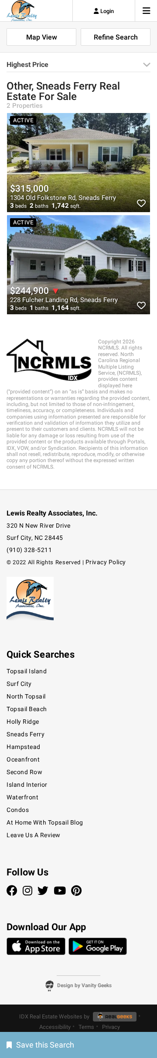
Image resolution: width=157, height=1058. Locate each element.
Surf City (19, 683)
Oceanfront (23, 759)
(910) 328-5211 (29, 549)
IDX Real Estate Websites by (55, 1016)
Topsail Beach (27, 708)
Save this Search (45, 1044)
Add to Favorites (137, 203)
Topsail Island (27, 671)
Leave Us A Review (34, 835)
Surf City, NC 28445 (35, 537)
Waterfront (22, 797)
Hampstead (24, 746)
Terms (86, 1027)
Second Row (24, 772)
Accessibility (55, 1027)
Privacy (111, 1027)
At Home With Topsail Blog (45, 822)
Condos (18, 809)
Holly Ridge (23, 721)
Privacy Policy (105, 562)
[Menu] (146, 11)
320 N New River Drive (39, 525)
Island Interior (27, 784)
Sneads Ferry (25, 734)
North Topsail (26, 696)
